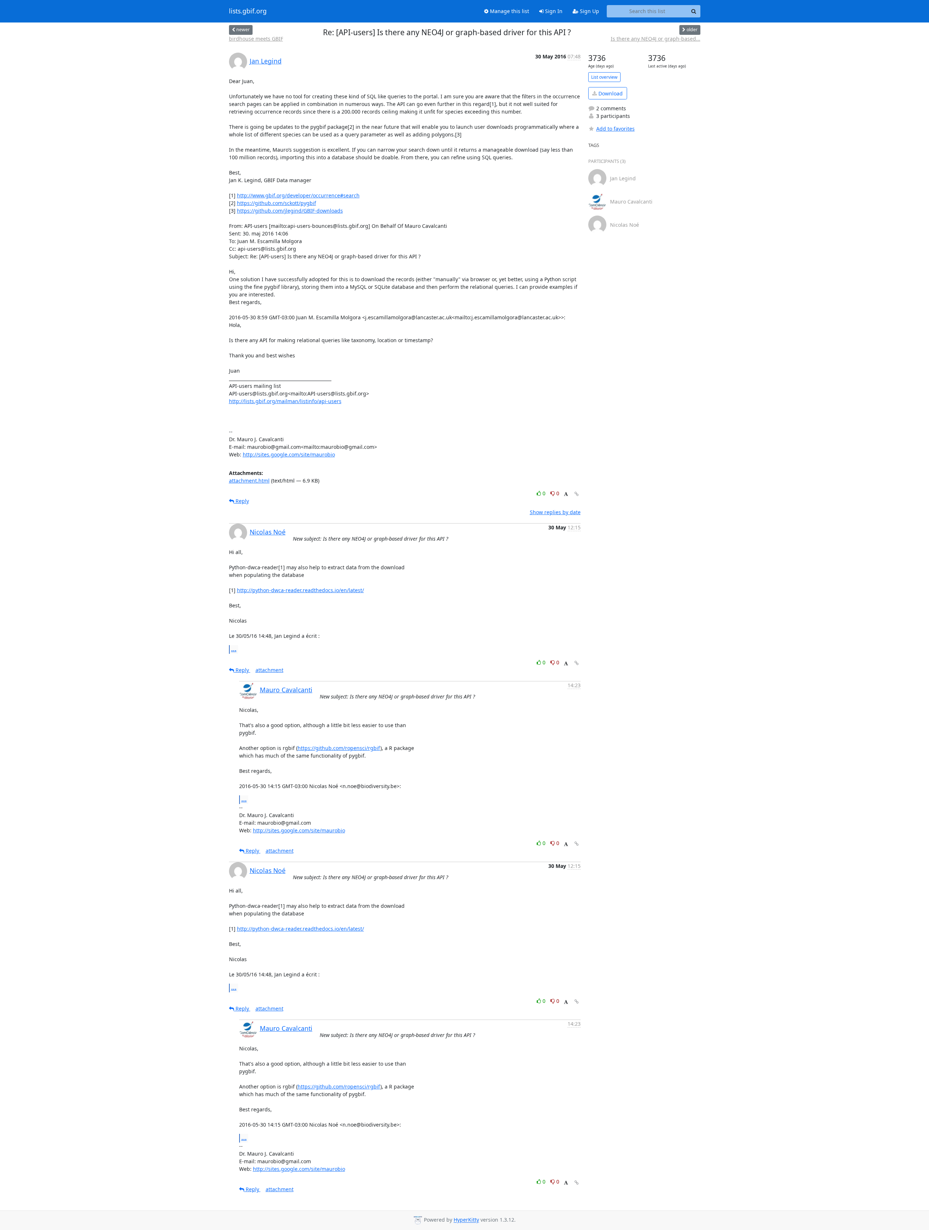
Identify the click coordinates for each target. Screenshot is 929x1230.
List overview (604, 77)
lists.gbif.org (248, 11)
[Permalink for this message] (577, 494)
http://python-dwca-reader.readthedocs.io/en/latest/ (300, 590)
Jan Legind (266, 61)
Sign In (553, 11)
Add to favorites (615, 128)
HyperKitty (466, 1220)
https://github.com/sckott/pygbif (276, 203)
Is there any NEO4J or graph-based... (655, 38)
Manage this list (508, 11)
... (234, 649)
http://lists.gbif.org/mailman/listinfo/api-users (285, 401)
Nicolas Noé (268, 532)
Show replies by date (555, 512)
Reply (241, 500)
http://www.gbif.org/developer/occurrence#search (298, 195)
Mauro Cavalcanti (286, 689)
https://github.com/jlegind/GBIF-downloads (290, 210)
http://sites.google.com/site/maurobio (289, 454)
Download (610, 93)
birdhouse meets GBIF (256, 38)
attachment (269, 670)
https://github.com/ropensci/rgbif (339, 748)
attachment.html (249, 480)
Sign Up (588, 11)
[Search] (693, 11)
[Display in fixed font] (566, 494)
